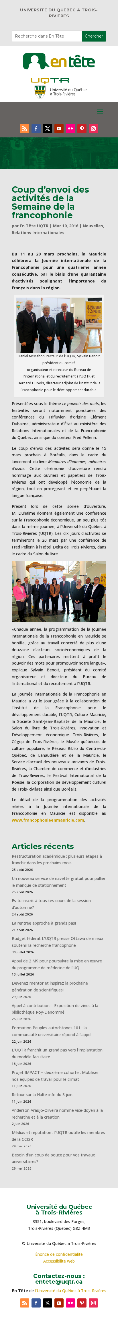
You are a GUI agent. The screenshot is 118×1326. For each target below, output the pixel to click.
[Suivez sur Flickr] (70, 128)
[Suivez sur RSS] (24, 128)
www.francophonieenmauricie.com (48, 820)
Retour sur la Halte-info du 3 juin (42, 1094)
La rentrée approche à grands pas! (44, 923)
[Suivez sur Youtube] (59, 128)
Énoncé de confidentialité (59, 1254)
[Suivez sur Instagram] (93, 128)
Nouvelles (93, 225)
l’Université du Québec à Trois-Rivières (70, 1290)
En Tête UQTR (34, 225)
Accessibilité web (59, 1261)
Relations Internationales (38, 232)
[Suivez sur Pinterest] (81, 128)
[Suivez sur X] (47, 128)
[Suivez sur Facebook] (36, 128)
